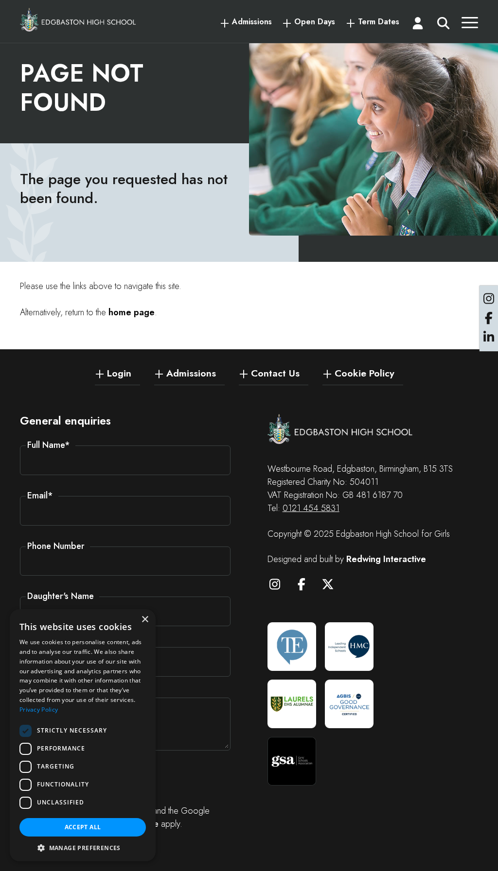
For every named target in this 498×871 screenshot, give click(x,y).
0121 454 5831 (311, 508)
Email (40, 495)
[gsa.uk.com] (291, 761)
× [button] (144, 619)
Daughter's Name (60, 596)
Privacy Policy (38, 709)
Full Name (48, 445)
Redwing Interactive (386, 559)
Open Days (314, 22)
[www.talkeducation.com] (291, 646)
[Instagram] (279, 586)
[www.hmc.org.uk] (349, 646)
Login (119, 372)
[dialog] (83, 735)
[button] (82, 847)
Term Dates (378, 22)
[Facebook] (306, 586)
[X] (332, 586)
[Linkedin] (489, 337)
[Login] (418, 25)
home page (131, 312)
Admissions (252, 22)
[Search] (443, 25)
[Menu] (470, 25)
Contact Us (275, 372)
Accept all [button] (83, 827)
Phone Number (56, 546)
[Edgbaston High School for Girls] (78, 20)
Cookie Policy (364, 372)
